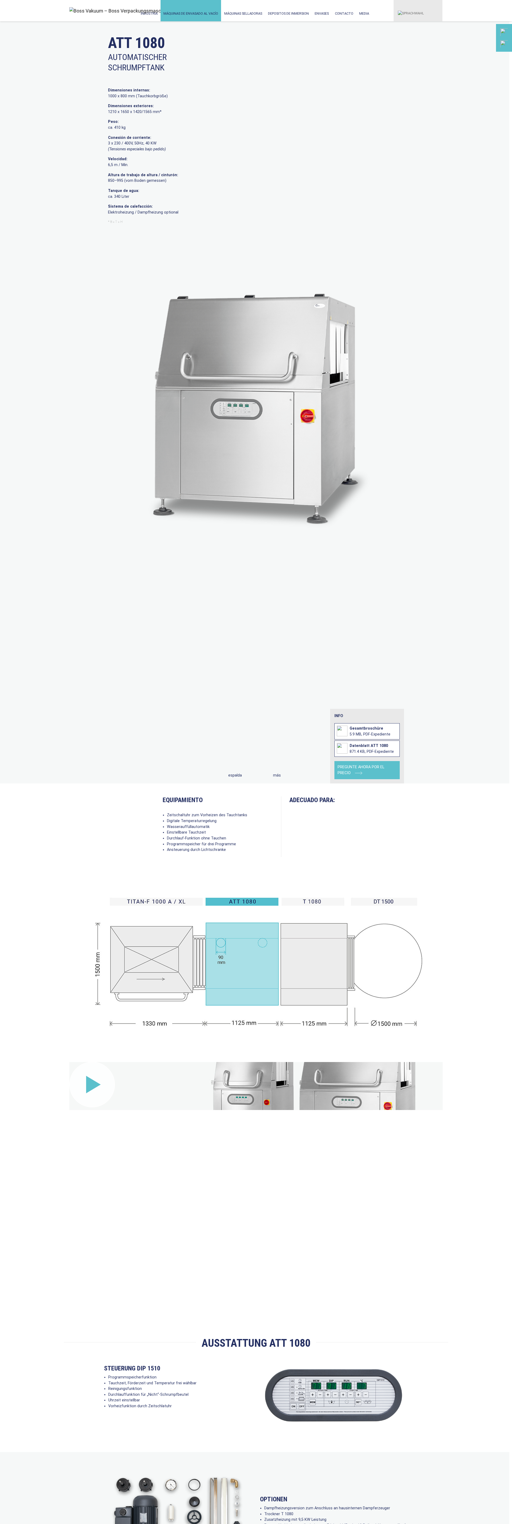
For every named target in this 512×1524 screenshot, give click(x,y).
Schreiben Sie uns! (479, 91)
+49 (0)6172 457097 (480, 65)
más (277, 775)
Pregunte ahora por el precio (361, 770)
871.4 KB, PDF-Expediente (372, 748)
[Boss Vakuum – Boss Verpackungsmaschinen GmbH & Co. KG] (92, 11)
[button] (411, 10)
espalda (235, 775)
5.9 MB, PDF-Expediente (370, 731)
